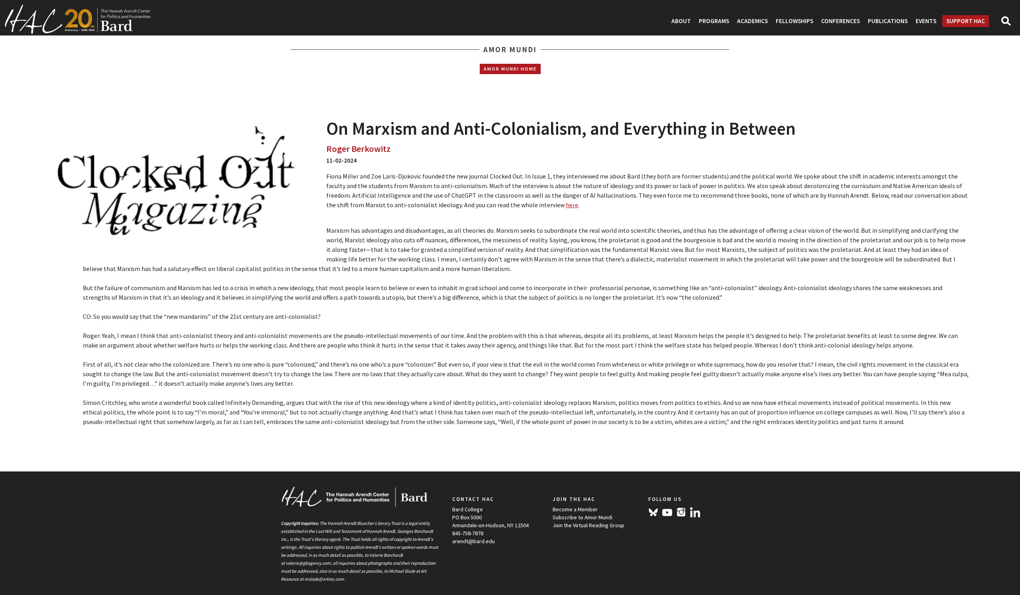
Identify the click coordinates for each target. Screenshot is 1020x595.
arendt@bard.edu (473, 541)
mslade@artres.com (324, 579)
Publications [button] (888, 21)
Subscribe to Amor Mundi (582, 517)
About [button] (681, 21)
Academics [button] (752, 21)
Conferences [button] (840, 21)
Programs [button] (714, 21)
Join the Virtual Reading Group (588, 525)
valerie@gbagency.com (308, 563)
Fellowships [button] (794, 21)
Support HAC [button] (965, 21)
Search (1009, 23)
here (572, 205)
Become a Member (575, 509)
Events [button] (926, 21)
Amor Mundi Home (510, 69)
